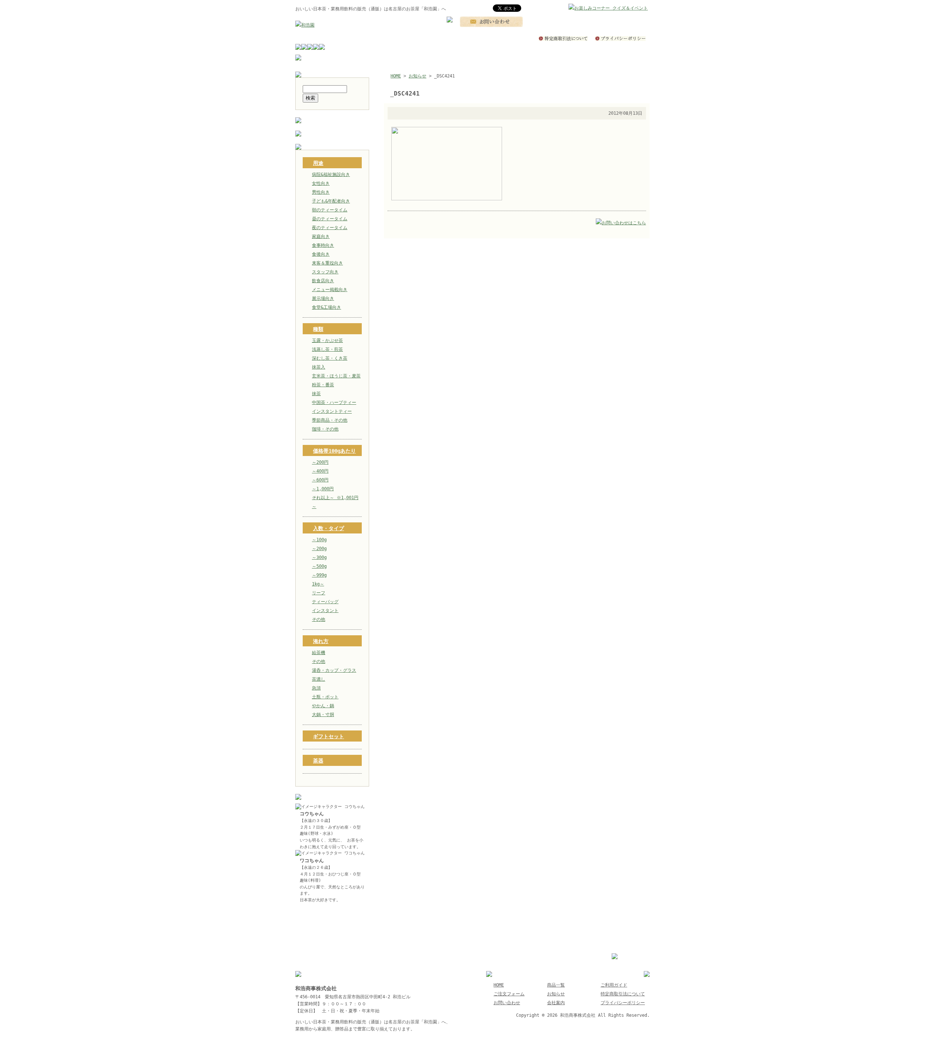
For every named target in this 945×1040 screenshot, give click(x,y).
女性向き (321, 183)
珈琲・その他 (325, 429)
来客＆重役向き (327, 263)
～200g (319, 548)
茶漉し (318, 679)
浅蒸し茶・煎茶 (327, 349)
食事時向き (323, 245)
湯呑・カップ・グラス (334, 670)
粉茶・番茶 (323, 384)
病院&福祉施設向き (331, 174)
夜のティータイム (329, 227)
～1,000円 (323, 488)
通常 (567, 8)
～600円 (320, 480)
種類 (318, 329)
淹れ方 (321, 641)
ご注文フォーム (509, 993)
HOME (396, 76)
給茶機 (318, 652)
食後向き (321, 254)
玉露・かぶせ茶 (327, 340)
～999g (319, 575)
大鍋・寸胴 (323, 714)
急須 (316, 688)
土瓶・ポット (325, 696)
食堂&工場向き (326, 307)
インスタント (325, 610)
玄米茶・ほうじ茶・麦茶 (336, 376)
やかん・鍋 (323, 705)
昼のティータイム (329, 218)
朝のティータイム (329, 210)
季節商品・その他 (329, 420)
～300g (319, 557)
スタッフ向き (325, 271)
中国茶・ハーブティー (334, 402)
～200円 (320, 462)
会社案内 (556, 1002)
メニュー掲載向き (329, 289)
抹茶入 (318, 367)
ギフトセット (328, 736)
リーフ (318, 592)
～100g (319, 539)
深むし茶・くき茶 (329, 358)
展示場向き (323, 298)
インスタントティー (332, 411)
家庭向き (321, 236)
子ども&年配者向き (331, 201)
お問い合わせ (507, 1002)
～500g (319, 566)
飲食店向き (323, 280)
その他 (318, 619)
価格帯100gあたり (334, 451)
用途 (318, 163)
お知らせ (417, 76)
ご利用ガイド (614, 985)
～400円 (320, 471)
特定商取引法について (623, 993)
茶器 (318, 761)
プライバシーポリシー (623, 1002)
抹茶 (316, 393)
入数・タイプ (328, 528)
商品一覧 (556, 985)
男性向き (321, 192)
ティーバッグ (325, 601)
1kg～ (318, 584)
